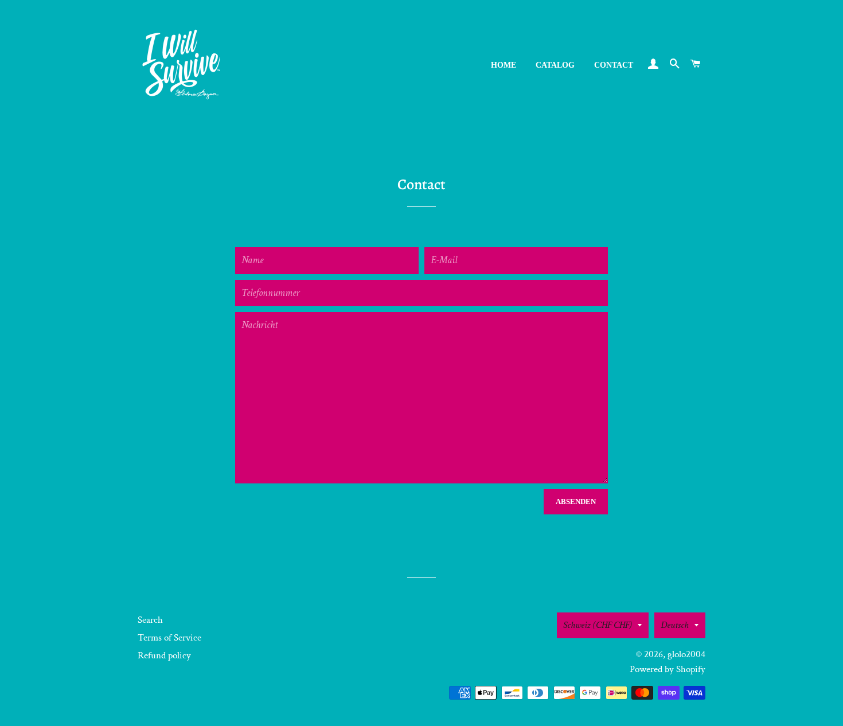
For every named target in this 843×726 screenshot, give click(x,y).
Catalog (555, 65)
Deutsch (675, 625)
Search (150, 620)
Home (503, 65)
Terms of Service (169, 637)
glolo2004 (686, 654)
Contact (613, 65)
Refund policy (164, 655)
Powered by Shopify (667, 669)
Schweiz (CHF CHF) (597, 625)
